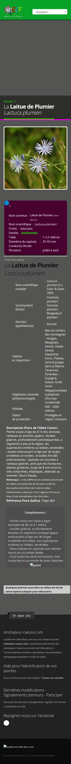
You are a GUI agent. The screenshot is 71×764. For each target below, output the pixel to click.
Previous (8, 157)
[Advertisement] (35, 57)
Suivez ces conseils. (53, 677)
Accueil (8, 101)
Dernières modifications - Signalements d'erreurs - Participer (33, 692)
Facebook (6, 723)
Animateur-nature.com (23, 632)
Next (63, 157)
